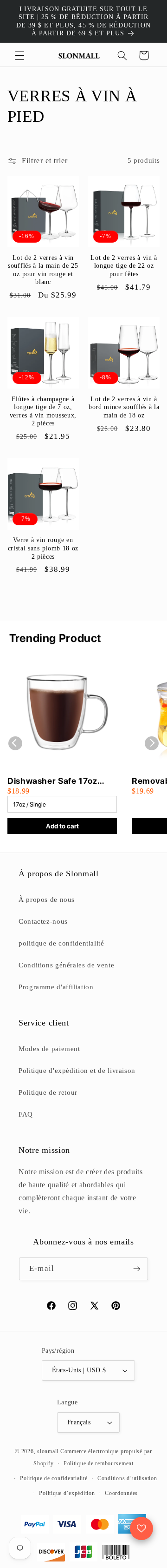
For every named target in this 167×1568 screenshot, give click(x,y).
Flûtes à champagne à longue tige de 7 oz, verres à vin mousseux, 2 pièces (43, 411)
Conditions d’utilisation (127, 1478)
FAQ (26, 1114)
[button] (19, 55)
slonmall (47, 1451)
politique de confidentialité (61, 943)
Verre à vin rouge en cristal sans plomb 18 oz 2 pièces (43, 548)
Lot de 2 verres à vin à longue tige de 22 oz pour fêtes (123, 266)
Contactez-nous (43, 921)
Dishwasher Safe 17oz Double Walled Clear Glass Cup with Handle (60, 781)
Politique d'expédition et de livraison (77, 1070)
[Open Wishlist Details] (141, 1528)
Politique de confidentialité (54, 1478)
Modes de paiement (49, 1048)
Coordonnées (121, 1493)
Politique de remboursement (99, 1463)
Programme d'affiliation (56, 987)
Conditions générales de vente (66, 965)
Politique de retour (48, 1092)
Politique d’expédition (67, 1493)
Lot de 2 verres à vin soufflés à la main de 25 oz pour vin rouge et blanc (43, 270)
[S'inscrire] (136, 1268)
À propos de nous (47, 899)
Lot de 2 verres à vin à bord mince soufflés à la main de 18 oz (124, 407)
